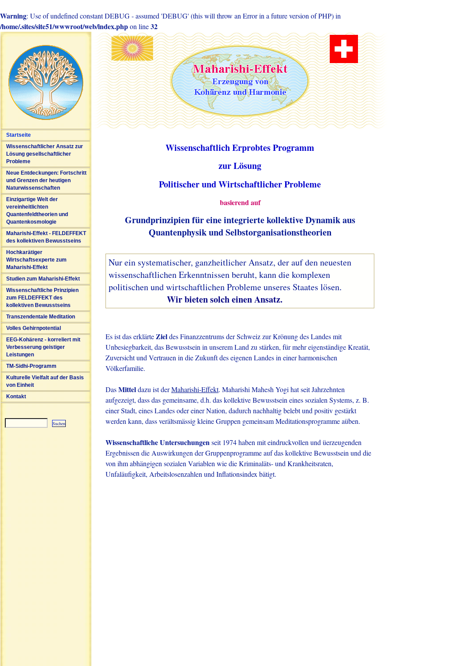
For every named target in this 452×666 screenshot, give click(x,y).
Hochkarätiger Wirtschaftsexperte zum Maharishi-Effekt (36, 259)
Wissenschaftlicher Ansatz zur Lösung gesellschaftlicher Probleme (44, 154)
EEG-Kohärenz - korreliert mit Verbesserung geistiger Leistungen (43, 347)
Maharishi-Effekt (194, 389)
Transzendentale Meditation (40, 317)
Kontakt (16, 396)
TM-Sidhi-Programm (31, 366)
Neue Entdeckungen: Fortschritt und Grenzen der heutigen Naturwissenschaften (46, 180)
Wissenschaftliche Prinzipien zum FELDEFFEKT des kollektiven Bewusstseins (42, 297)
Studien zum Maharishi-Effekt (43, 279)
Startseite (18, 135)
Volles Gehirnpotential (33, 328)
